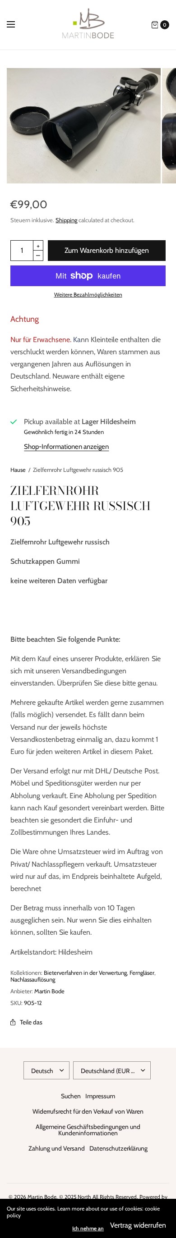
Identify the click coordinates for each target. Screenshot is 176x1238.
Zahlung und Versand (56, 1148)
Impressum (100, 1096)
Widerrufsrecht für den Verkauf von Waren (88, 1111)
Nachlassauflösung (32, 979)
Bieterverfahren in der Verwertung (85, 972)
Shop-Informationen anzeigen (66, 446)
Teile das (31, 1022)
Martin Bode (49, 991)
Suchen (71, 1096)
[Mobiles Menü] (17, 25)
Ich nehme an (88, 1228)
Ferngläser (142, 972)
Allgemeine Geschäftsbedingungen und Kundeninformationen (88, 1130)
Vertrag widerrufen (138, 1225)
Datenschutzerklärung (118, 1148)
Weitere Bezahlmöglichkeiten (88, 294)
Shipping (66, 220)
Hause (18, 469)
